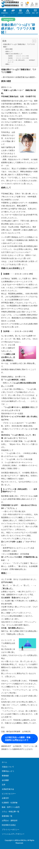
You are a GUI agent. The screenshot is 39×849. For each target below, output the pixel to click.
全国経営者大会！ (4, 14)
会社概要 (5, 780)
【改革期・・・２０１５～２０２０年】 (18, 58)
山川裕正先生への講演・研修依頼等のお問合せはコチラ (17, 738)
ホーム (4, 762)
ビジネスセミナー (9, 793)
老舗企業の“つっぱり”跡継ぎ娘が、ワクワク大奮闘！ (19, 45)
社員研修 (27, 13)
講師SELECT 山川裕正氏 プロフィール (17, 746)
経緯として (9, 51)
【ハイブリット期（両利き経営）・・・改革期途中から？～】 (21, 61)
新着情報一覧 (7, 816)
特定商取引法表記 (9, 825)
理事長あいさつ (8, 771)
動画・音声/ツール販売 (11, 807)
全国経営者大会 (8, 789)
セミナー (13, 13)
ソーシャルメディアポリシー (13, 834)
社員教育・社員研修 (9, 802)
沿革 (3, 784)
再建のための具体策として (14, 54)
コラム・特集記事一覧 (10, 811)
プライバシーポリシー (10, 829)
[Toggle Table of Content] (33, 41)
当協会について (8, 766)
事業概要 (5, 775)
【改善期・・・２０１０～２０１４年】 (18, 56)
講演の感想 (9, 49)
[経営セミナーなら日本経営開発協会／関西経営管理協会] (10, 6)
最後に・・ (9, 64)
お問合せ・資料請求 (9, 820)
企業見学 (20, 13)
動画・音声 (35, 13)
